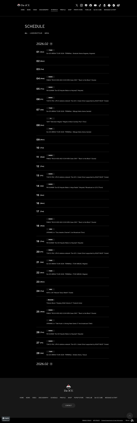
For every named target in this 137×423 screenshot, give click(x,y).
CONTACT (68, 405)
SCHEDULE (54, 10)
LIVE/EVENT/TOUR (36, 33)
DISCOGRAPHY (44, 10)
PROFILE (63, 10)
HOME (23, 10)
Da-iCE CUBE (98, 10)
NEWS (29, 10)
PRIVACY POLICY (86, 420)
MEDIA (47, 33)
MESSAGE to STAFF (110, 10)
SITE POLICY (96, 420)
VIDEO (35, 10)
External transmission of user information (112, 420)
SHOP (69, 10)
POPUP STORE (78, 10)
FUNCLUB (88, 10)
